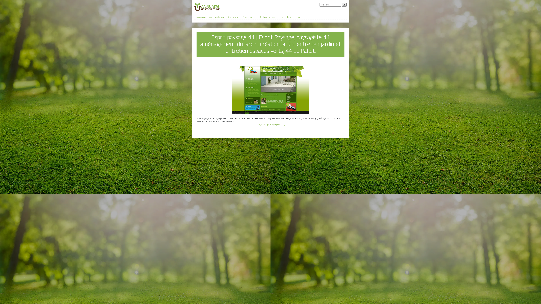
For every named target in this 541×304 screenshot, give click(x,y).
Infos (297, 17)
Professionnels (249, 17)
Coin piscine (233, 17)
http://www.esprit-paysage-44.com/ (270, 124)
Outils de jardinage (268, 17)
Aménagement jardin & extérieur (210, 17)
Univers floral (285, 17)
